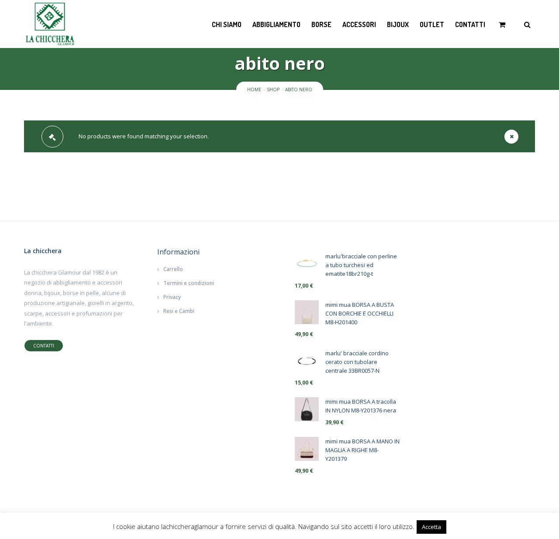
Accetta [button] (431, 527)
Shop (273, 89)
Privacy (172, 297)
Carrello (173, 269)
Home (254, 89)
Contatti (470, 24)
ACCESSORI (359, 24)
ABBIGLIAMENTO (276, 24)
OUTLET (432, 24)
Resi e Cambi (178, 311)
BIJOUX (398, 24)
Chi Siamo (227, 24)
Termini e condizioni (188, 283)
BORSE (321, 24)
